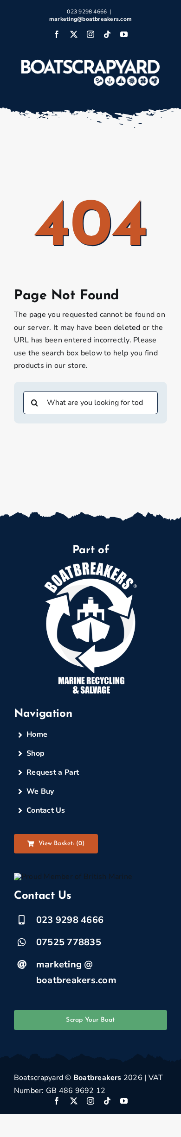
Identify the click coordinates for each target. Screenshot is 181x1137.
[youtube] (124, 1101)
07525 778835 (68, 942)
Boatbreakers (97, 1078)
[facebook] (56, 1101)
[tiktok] (107, 1101)
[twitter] (74, 1101)
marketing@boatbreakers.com (90, 19)
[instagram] (90, 1101)
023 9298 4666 (69, 920)
